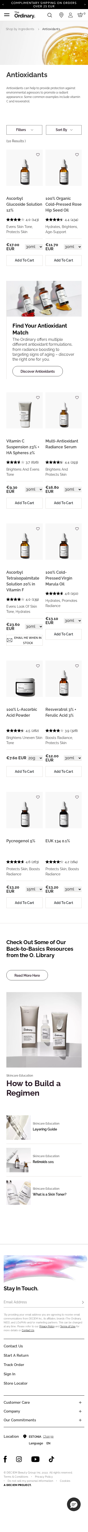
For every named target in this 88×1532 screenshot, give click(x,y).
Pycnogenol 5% (20, 841)
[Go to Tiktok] (51, 1459)
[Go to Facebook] (5, 1459)
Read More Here (27, 975)
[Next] (85, 4)
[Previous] (3, 4)
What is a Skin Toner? (49, 1194)
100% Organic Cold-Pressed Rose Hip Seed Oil (63, 204)
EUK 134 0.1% (57, 841)
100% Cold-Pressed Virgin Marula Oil (58, 578)
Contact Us (28, 1330)
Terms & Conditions (16, 1476)
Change (48, 1436)
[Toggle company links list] (80, 1411)
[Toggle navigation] (7, 15)
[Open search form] (49, 15)
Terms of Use (68, 1326)
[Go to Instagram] (19, 1459)
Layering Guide (45, 1129)
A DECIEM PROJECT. (17, 1485)
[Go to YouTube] (35, 1459)
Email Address (15, 1302)
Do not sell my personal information (30, 1481)
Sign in (9, 1374)
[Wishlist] (38, 153)
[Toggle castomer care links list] (80, 1402)
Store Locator (16, 1383)
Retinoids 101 (43, 1162)
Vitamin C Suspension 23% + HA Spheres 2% (22, 447)
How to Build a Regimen (33, 1088)
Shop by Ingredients (20, 29)
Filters (21, 130)
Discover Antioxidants (38, 371)
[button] (74, 1504)
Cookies (65, 1481)
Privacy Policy (47, 1326)
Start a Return (16, 1355)
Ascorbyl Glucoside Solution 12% (24, 204)
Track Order (14, 1365)
